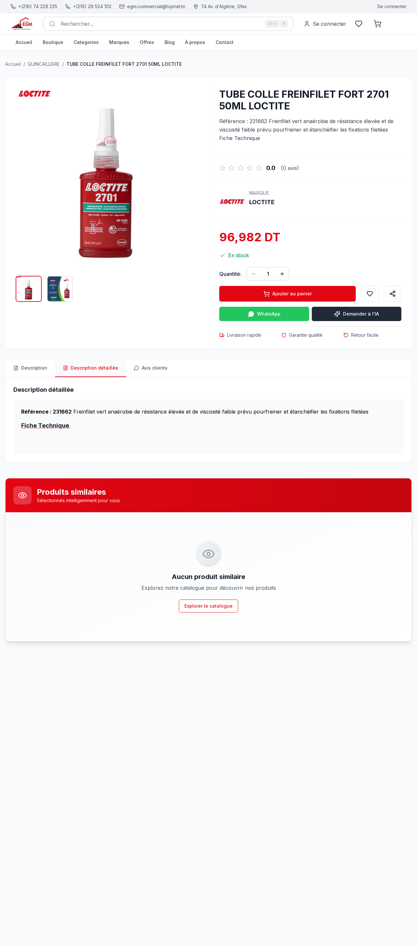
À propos (195, 42)
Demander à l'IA (361, 314)
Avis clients (154, 368)
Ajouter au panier (292, 293)
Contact (225, 42)
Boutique (53, 42)
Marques (119, 42)
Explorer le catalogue (208, 606)
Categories (86, 42)
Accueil (24, 42)
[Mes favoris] (358, 23)
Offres (147, 42)
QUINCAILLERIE (44, 64)
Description (34, 368)
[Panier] (377, 23)
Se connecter (392, 6)
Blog (170, 42)
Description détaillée (94, 368)
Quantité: (230, 274)
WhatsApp (268, 314)
